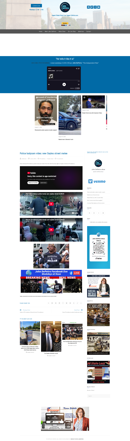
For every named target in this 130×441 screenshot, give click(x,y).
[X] (94, 213)
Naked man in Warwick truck (52, 139)
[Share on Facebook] (52, 303)
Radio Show (62, 31)
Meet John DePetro (50, 31)
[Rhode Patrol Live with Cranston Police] (79, 101)
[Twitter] (91, 7)
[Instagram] (95, 7)
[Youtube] (98, 7)
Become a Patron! (90, 390)
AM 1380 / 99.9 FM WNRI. (40, 63)
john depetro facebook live (29, 296)
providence (38, 296)
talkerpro (24, 158)
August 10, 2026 (48, 136)
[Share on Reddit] (70, 303)
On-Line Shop (72, 31)
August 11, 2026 (24, 127)
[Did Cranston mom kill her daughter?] (103, 109)
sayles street (53, 296)
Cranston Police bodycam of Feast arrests (95, 203)
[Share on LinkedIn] (59, 303)
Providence (42, 158)
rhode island (50, 158)
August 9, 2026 (71, 110)
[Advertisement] (65, 44)
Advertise (81, 31)
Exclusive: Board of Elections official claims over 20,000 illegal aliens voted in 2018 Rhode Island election (30, 348)
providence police (46, 296)
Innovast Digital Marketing (77, 439)
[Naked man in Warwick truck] (56, 115)
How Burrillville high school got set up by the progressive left (72, 342)
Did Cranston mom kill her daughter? (101, 129)
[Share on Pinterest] (55, 303)
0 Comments (60, 158)
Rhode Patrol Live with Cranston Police (78, 113)
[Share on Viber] (62, 303)
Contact (88, 31)
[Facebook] (88, 7)
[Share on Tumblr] (73, 303)
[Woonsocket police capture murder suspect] (32, 110)
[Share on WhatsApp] (81, 303)
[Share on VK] (66, 303)
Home (40, 31)
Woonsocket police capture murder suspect (32, 130)
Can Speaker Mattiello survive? (51, 353)
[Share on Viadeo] (77, 303)
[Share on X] (48, 303)
